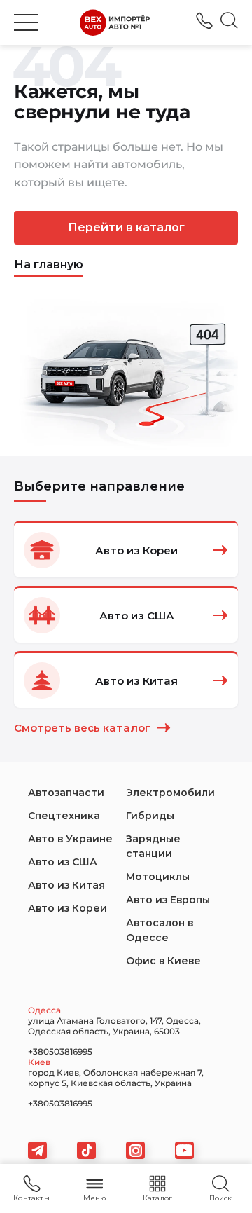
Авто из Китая (66, 885)
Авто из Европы (168, 899)
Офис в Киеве (163, 960)
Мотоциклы (158, 876)
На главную (48, 264)
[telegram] (37, 1150)
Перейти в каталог (126, 227)
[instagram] (135, 1150)
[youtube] (184, 1150)
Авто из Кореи (67, 908)
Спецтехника (64, 815)
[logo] (115, 22)
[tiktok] (86, 1150)
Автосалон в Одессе (159, 930)
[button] (26, 22)
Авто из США (62, 862)
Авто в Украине (70, 838)
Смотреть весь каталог (82, 727)
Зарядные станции (153, 846)
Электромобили (170, 792)
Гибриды (150, 815)
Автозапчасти (66, 792)
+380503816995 (204, 21)
